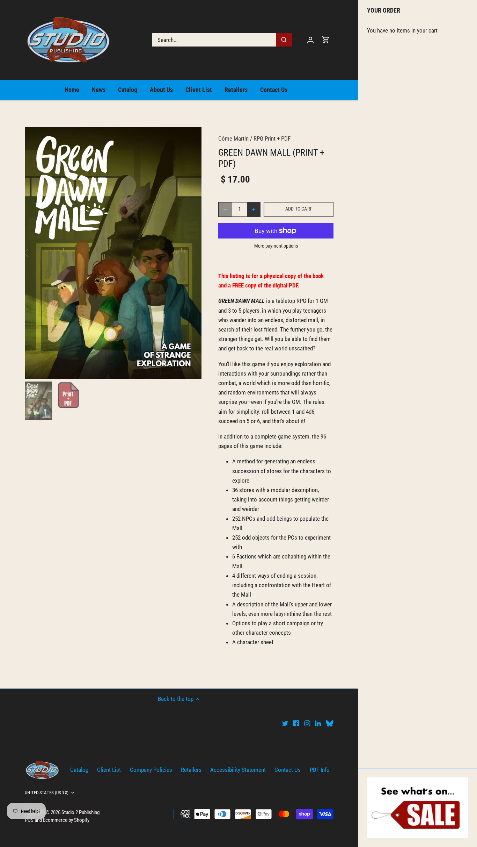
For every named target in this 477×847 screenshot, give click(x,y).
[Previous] (35, 253)
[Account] (310, 39)
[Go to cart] (326, 39)
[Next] (191, 253)
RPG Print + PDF (272, 138)
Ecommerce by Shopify (66, 820)
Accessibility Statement (238, 769)
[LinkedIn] (318, 723)
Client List (109, 769)
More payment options (276, 246)
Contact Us (287, 769)
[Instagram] (307, 723)
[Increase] (253, 209)
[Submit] (284, 40)
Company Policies (151, 769)
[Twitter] (285, 723)
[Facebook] (296, 723)
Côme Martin (233, 138)
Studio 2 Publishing (80, 812)
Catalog (79, 769)
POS (29, 820)
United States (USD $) (46, 792)
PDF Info (320, 769)
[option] (113, 252)
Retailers (191, 769)
